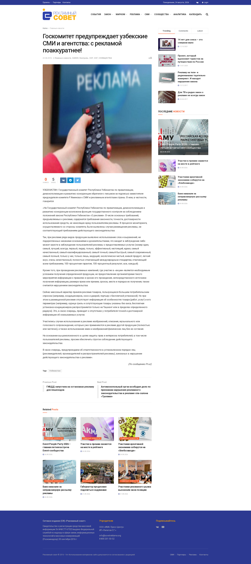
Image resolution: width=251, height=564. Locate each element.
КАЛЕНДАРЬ (195, 14)
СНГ (96, 58)
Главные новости (57, 28)
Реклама (193, 555)
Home (45, 28)
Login (206, 2)
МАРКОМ (120, 14)
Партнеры (181, 555)
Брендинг (88, 481)
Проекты (46, 2)
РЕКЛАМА (135, 14)
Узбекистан (55, 371)
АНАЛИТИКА (179, 14)
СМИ (147, 14)
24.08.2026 (48, 454)
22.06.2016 (47, 58)
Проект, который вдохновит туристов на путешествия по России (191, 58)
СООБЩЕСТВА (161, 14)
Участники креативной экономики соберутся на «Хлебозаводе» (131, 447)
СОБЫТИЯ (96, 14)
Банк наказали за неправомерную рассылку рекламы (57, 490)
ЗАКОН (107, 14)
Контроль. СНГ (86, 58)
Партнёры (57, 2)
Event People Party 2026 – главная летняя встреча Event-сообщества (57, 447)
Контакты (66, 2)
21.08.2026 (86, 494)
